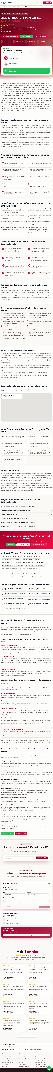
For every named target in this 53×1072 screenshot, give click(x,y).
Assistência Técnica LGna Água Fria (31, 556)
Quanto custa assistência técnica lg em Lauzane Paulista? (15, 510)
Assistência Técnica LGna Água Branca (11, 556)
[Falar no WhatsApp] (49, 1068)
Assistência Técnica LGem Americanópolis (35, 565)
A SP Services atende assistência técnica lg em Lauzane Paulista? (17, 506)
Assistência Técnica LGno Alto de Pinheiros (12, 565)
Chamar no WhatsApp (26, 935)
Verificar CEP (42, 857)
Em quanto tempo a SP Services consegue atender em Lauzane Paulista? (19, 526)
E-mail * (5, 892)
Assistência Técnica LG (9, 6)
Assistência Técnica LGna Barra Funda (31, 571)
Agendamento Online (40, 544)
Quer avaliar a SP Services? (28, 1036)
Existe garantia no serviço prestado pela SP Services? (14, 518)
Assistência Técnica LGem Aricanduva (32, 568)
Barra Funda (40, 1058)
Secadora (42, 900)
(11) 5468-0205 (38, 2)
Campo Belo (24, 1066)
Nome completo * (7, 887)
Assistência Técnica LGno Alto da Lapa (11, 562)
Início (2, 6)
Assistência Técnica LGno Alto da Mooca (33, 562)
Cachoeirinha (40, 1064)
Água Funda (40, 1053)
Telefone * (29, 892)
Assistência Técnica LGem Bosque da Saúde (32, 576)
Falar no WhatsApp (7, 833)
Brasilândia (40, 1062)
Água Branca (7, 1053)
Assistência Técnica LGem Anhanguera (11, 568)
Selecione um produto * (9, 897)
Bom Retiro (40, 1060)
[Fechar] (21, 1058)
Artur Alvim (23, 1058)
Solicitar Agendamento (11, 36)
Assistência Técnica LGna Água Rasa (31, 559)
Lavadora (26, 900)
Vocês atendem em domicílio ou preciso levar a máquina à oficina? (18, 522)
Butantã (23, 1064)
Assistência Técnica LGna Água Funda (11, 559)
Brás (22, 1062)
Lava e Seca (11, 900)
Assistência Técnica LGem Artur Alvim (11, 571)
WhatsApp (48, 2)
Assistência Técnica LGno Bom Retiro (11, 576)
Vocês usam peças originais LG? (9, 514)
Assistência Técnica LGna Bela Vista (10, 573)
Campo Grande (41, 1066)
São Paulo (17, 6)
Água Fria (23, 1053)
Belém (22, 1060)
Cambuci (6, 1066)
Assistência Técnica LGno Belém (29, 573)
